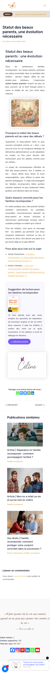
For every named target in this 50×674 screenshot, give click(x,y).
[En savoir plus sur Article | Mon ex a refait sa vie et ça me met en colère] (25, 480)
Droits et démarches (15, 553)
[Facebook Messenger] (25, 393)
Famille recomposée (15, 461)
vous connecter (20, 576)
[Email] (28, 393)
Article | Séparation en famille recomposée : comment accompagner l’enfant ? (24, 453)
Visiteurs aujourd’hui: (9, 640)
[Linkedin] (32, 393)
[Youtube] (37, 650)
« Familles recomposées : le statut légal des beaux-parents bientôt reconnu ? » (26, 257)
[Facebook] (21, 393)
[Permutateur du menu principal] (44, 5)
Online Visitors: (6, 637)
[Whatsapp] (17, 393)
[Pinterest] (22, 650)
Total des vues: (6, 644)
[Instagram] (17, 650)
